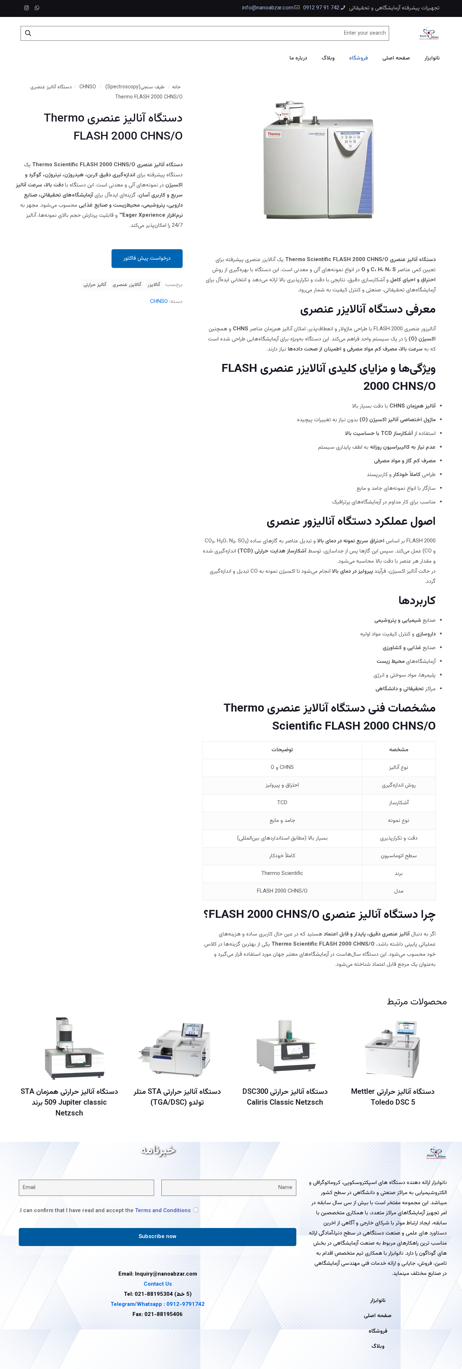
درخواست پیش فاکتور (147, 258)
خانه (176, 87)
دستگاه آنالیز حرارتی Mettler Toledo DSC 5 (393, 1097)
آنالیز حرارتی (94, 285)
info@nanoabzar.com (267, 8)
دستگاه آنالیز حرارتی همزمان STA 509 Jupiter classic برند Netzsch (69, 1102)
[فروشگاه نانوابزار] (429, 33)
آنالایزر (154, 285)
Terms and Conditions (163, 1211)
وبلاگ (377, 1346)
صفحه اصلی (378, 1316)
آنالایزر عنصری (127, 285)
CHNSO (87, 87)
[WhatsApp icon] (37, 8)
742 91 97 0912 (321, 8)
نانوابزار (377, 1301)
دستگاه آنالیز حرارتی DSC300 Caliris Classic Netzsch (285, 1097)
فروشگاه (378, 1331)
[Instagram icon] (26, 8)
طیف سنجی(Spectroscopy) (135, 87)
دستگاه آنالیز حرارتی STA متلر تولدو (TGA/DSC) (177, 1097)
